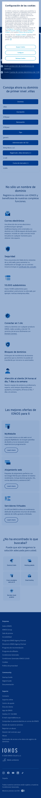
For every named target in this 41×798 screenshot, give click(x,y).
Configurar (10, 29)
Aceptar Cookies (21, 34)
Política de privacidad (26, 32)
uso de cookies (15, 31)
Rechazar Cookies (20, 58)
